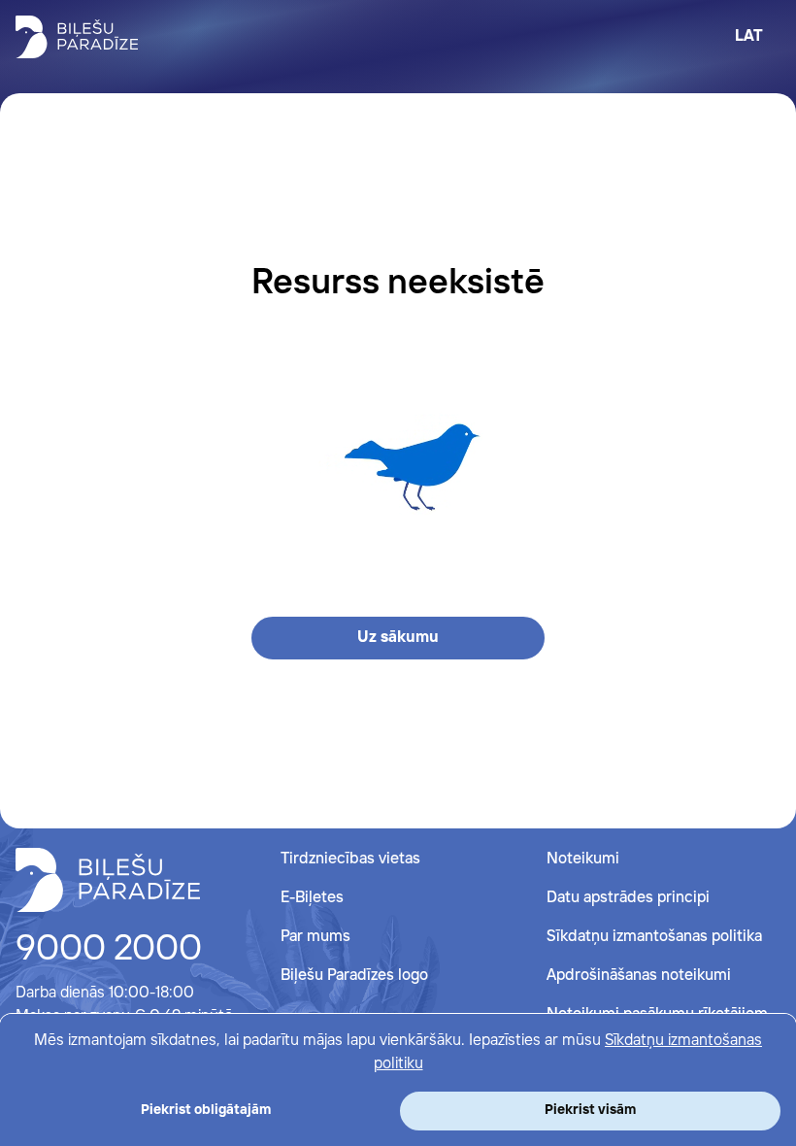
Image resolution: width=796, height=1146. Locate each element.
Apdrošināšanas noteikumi (639, 975)
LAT (749, 36)
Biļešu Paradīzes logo (354, 975)
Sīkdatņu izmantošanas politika (654, 936)
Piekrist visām (590, 1110)
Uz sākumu (398, 637)
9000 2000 (109, 949)
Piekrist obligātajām (206, 1110)
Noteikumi (583, 859)
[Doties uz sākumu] (108, 880)
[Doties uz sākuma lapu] (77, 37)
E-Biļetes (312, 898)
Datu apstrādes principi (628, 898)
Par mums (315, 936)
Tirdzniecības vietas (350, 859)
